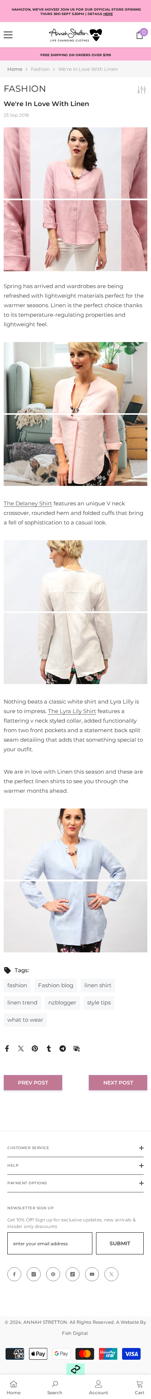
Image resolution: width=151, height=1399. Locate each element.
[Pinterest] (35, 1047)
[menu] (8, 34)
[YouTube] (92, 1274)
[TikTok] (73, 1274)
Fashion (40, 69)
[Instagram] (34, 1274)
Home (14, 69)
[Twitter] (21, 1047)
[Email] (76, 1047)
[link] (55, 1387)
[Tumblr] (48, 1047)
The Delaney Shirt (28, 503)
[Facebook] (7, 1047)
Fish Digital (75, 1333)
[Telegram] (62, 1047)
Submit (120, 1243)
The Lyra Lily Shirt (72, 711)
